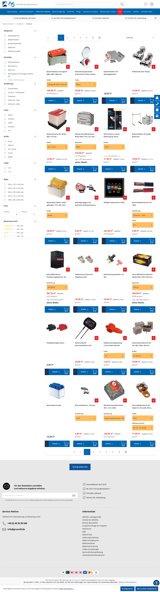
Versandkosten (76, 580)
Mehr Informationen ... (67, 589)
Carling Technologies (16, 80)
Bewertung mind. (11, 221)
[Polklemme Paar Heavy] (142, 57)
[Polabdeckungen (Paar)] (57, 328)
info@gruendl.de (16, 529)
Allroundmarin (14, 62)
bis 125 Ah (12, 149)
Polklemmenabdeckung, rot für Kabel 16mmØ (113, 344)
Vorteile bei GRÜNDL (90, 520)
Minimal (10, 213)
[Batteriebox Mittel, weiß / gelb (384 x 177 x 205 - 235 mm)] (57, 187)
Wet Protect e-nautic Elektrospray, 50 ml (112, 135)
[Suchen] (122, 4)
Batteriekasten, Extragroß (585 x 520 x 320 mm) (57, 73)
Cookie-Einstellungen (90, 549)
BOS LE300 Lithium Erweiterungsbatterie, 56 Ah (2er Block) (56, 275)
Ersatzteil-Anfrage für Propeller (94, 526)
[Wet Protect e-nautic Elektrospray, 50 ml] (114, 119)
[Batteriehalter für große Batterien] (142, 119)
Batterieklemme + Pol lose (85, 405)
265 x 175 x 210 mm (16, 188)
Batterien (11, 47)
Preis (6, 206)
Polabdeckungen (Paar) (55, 343)
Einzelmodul (13, 88)
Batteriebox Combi (54, 405)
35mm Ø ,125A (14, 100)
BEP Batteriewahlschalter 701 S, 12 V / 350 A (113, 406)
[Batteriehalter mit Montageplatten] (114, 57)
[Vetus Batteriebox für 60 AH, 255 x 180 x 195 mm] (142, 328)
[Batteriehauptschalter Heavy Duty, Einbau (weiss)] (85, 57)
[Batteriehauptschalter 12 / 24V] (114, 259)
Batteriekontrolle (14, 43)
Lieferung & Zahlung (90, 537)
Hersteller (8, 57)
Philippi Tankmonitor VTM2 (114, 202)
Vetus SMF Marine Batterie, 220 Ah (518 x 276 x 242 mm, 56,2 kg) (142, 275)
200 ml (10, 145)
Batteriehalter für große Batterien (141, 135)
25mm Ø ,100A (14, 104)
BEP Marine (12, 66)
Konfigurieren (127, 589)
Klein (10, 141)
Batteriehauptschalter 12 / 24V (114, 275)
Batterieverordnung (90, 546)
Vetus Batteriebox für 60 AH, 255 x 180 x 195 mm (141, 344)
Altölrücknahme (88, 543)
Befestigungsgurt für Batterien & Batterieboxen (85, 203)
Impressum (86, 529)
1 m (9, 172)
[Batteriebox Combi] (57, 390)
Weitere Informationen (127, 582)
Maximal (28, 213)
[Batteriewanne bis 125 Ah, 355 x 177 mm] (57, 119)
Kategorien (8, 31)
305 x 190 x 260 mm (16, 192)
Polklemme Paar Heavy (141, 72)
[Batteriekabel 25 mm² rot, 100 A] (142, 187)
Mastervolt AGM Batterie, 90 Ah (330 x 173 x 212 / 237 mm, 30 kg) (85, 135)
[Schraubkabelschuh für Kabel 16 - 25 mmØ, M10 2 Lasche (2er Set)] (142, 390)
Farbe (6, 110)
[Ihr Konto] (152, 4)
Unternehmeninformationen (93, 555)
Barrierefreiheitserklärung (92, 552)
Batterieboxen (13, 39)
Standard (11, 96)
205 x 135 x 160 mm (16, 184)
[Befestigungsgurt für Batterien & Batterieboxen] (85, 187)
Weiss (10, 115)
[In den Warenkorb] (64, 100)
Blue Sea (11, 70)
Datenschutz (87, 534)
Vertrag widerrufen (80, 467)
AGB (48, 500)
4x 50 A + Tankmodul (16, 92)
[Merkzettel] (146, 4)
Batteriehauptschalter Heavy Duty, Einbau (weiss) (85, 73)
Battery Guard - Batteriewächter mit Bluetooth (83, 344)
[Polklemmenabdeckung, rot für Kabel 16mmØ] (114, 328)
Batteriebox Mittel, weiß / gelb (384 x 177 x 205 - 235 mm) (56, 203)
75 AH (10, 153)
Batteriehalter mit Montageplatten (111, 73)
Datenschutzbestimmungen (20, 500)
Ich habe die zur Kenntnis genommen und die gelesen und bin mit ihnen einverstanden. (39, 500)
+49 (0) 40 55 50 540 (17, 523)
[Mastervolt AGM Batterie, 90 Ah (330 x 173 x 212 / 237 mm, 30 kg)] (85, 119)
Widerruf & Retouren (90, 540)
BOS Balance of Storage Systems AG (20, 75)
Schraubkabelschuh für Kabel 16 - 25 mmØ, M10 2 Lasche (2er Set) (141, 406)
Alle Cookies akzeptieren (147, 589)
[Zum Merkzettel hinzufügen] (104, 100)
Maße (6, 179)
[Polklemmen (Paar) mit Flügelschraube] (85, 259)
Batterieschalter (14, 51)
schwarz (11, 119)
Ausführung (8, 84)
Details (51, 100)
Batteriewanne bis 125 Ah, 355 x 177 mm (57, 135)
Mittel (10, 157)
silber (10, 123)
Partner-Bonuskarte (90, 523)
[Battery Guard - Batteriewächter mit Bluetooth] (85, 328)
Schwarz (11, 126)
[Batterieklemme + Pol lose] (85, 390)
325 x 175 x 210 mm (16, 196)
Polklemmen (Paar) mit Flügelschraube (84, 275)
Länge (6, 163)
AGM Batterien (14, 36)
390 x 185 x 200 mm (16, 200)
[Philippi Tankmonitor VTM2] (114, 187)
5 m (9, 168)
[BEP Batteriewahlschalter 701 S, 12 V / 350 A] (114, 390)
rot (9, 130)
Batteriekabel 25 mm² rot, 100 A (142, 203)
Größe (6, 136)
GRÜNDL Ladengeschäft (91, 517)
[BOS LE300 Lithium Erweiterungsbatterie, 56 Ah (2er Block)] (57, 259)
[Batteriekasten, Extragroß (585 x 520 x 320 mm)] (57, 57)
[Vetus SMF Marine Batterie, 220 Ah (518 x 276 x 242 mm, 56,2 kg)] (142, 259)
